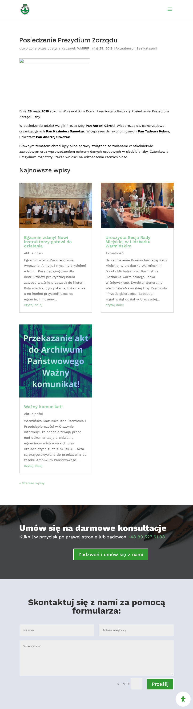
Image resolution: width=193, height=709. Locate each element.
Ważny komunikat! (43, 406)
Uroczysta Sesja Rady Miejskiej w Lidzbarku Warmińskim (127, 241)
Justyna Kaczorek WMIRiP (68, 48)
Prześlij (160, 684)
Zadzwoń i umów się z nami (110, 554)
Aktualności (125, 48)
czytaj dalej (33, 305)
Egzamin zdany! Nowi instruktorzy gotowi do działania (48, 241)
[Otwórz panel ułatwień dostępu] (183, 699)
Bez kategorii (147, 48)
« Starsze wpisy (31, 483)
